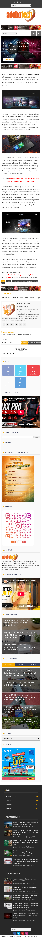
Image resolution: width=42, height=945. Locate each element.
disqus (30, 343)
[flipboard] (27, 2)
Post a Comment (9, 353)
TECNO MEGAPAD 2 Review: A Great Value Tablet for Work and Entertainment (20, 623)
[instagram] (15, 2)
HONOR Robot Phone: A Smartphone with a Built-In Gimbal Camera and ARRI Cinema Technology (25, 905)
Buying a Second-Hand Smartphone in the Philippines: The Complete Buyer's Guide (20, 635)
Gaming (9, 800)
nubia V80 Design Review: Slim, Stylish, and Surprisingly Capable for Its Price (20, 709)
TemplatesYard (19, 939)
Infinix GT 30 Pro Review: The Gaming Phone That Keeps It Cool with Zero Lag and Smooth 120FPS (20, 697)
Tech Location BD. (18, 936)
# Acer (8, 281)
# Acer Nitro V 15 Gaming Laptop (22, 281)
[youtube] (18, 2)
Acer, (27, 54)
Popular (8, 665)
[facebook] (24, 2)
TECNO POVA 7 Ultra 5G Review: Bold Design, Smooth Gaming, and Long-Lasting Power (20, 673)
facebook (37, 343)
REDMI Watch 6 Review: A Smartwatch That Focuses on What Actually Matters (20, 647)
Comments (33, 665)
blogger (24, 343)
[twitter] (21, 2)
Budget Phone (11, 796)
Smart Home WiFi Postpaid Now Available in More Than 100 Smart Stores (25, 843)
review (9, 809)
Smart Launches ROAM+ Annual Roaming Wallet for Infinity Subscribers (25, 832)
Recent (21, 665)
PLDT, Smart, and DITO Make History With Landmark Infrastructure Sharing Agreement (25, 861)
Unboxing (9, 805)
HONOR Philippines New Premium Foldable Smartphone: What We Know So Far (25, 916)
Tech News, (16, 56)
